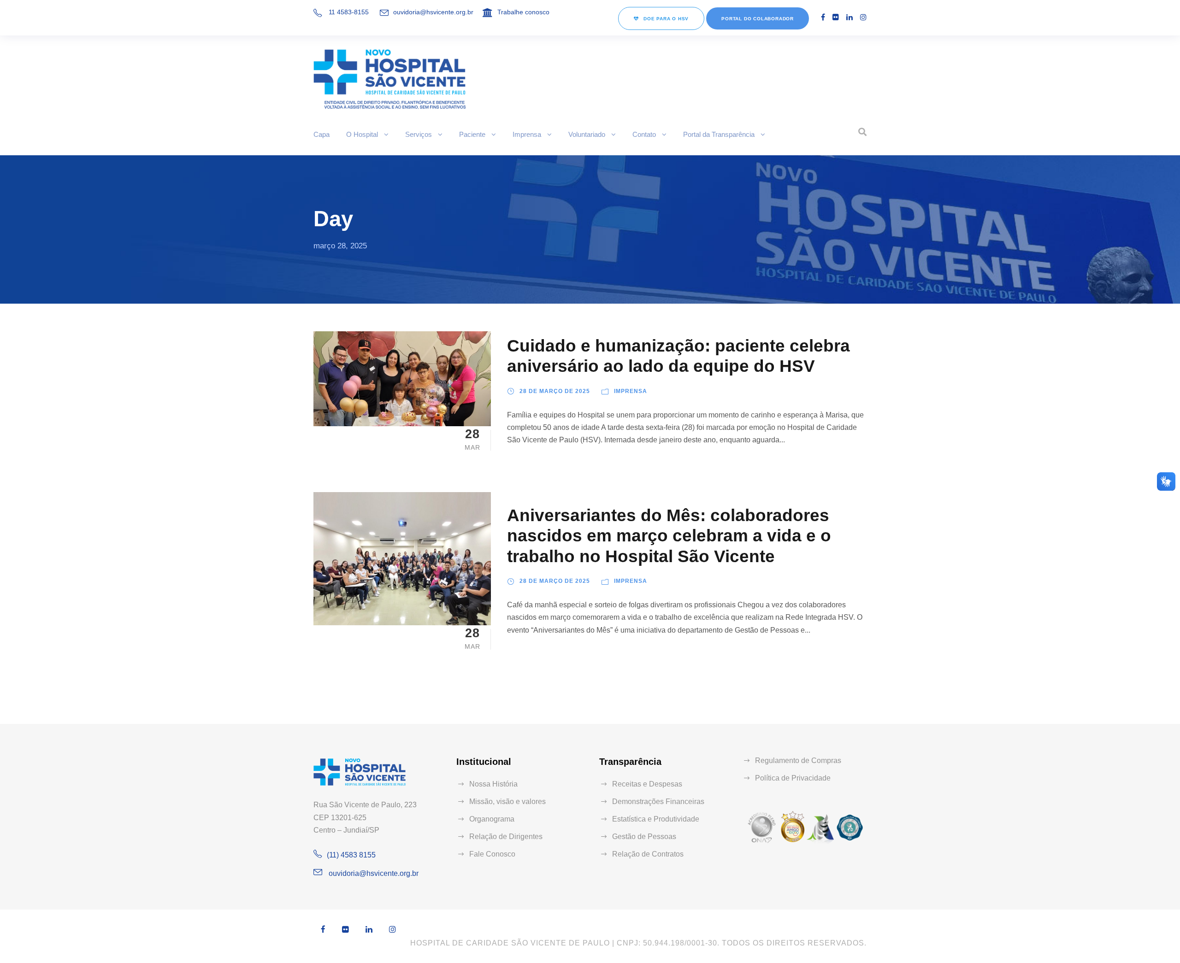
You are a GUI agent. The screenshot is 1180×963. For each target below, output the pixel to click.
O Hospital (362, 134)
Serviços (418, 134)
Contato (644, 134)
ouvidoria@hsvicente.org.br (433, 12)
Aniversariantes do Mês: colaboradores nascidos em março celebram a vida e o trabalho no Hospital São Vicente (669, 536)
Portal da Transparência (719, 134)
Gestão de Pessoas (644, 836)
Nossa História (493, 784)
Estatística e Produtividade (655, 819)
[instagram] (863, 17)
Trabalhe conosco (523, 12)
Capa (321, 134)
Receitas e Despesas (647, 784)
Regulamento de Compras (798, 760)
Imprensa (527, 134)
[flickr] (835, 17)
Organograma (491, 819)
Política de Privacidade (793, 778)
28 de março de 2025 (554, 391)
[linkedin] (849, 17)
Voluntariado (586, 134)
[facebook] (823, 17)
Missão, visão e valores (507, 801)
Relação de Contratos (648, 854)
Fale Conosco (492, 854)
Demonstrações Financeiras (658, 801)
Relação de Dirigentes (506, 836)
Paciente (472, 134)
